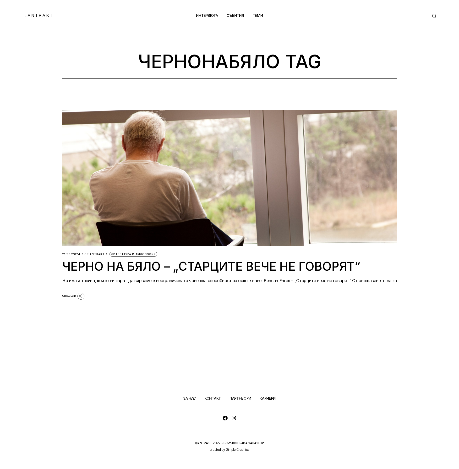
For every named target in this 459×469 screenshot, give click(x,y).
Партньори (240, 398)
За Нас (189, 398)
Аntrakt (94, 254)
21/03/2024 (71, 254)
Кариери (268, 398)
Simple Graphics (238, 450)
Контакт (212, 398)
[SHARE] (73, 295)
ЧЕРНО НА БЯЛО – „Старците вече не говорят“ (211, 266)
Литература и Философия (133, 254)
